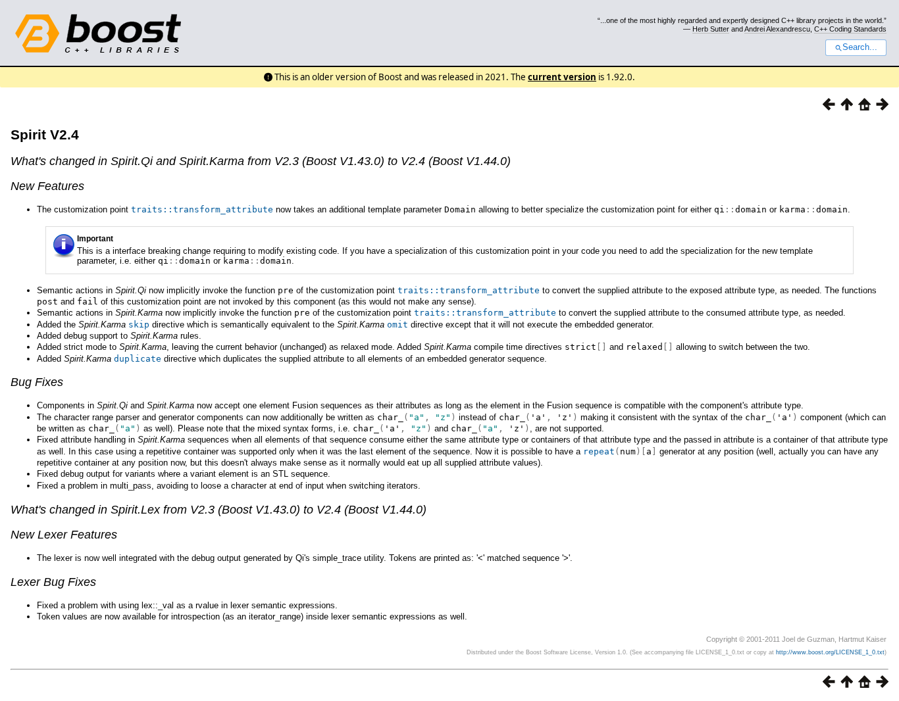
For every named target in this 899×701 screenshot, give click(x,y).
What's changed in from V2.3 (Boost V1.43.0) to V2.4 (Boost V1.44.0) (218, 509)
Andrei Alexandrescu (777, 29)
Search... (859, 47)
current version (562, 77)
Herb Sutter (710, 29)
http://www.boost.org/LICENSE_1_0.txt (830, 652)
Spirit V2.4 (45, 134)
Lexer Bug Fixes (53, 582)
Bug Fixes (37, 382)
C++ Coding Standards (850, 29)
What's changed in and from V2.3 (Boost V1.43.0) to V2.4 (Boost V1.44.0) (261, 161)
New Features (47, 186)
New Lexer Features (64, 534)
